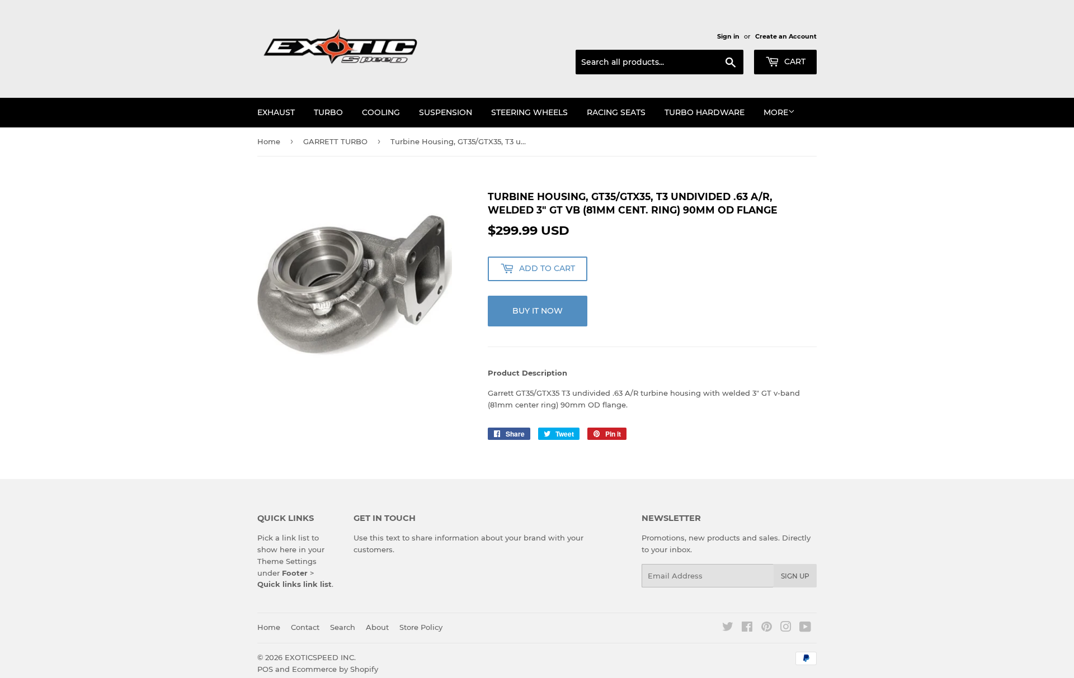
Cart (793, 61)
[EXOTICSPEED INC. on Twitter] (727, 628)
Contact (305, 627)
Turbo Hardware (705, 112)
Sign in (728, 36)
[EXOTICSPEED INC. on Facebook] (747, 628)
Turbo (328, 112)
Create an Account (786, 36)
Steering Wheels (529, 112)
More (776, 112)
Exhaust (276, 112)
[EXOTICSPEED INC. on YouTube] (805, 628)
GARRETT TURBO (335, 141)
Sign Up (795, 576)
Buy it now (537, 311)
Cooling (381, 112)
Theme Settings (287, 561)
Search (342, 627)
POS (265, 669)
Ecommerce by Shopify (335, 669)
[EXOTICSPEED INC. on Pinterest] (766, 628)
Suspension (445, 112)
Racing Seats (616, 112)
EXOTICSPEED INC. (320, 657)
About (377, 627)
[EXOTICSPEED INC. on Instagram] (786, 628)
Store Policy (420, 627)
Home (268, 141)
